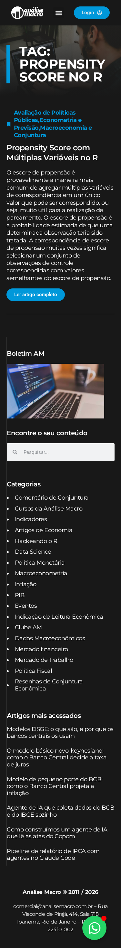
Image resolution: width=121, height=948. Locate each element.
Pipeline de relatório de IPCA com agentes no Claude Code (53, 855)
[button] (58, 12)
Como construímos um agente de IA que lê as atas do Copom (57, 833)
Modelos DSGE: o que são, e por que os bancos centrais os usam (60, 733)
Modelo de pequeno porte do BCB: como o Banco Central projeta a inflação (55, 786)
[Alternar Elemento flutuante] (94, 928)
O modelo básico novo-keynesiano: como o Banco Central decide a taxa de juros (56, 757)
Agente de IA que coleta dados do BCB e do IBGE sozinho (60, 811)
